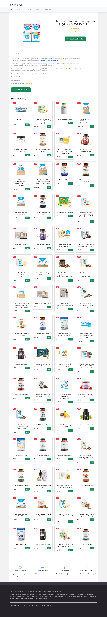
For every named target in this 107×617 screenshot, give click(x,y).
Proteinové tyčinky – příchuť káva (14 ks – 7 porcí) (86, 305)
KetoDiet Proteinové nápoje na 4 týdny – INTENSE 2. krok (65, 396)
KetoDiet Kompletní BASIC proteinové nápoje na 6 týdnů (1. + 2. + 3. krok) (21, 305)
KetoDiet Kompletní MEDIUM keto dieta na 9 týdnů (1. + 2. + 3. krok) (86, 121)
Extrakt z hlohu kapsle (86, 485)
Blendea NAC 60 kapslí (43, 244)
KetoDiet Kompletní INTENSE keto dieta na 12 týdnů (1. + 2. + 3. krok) (43, 181)
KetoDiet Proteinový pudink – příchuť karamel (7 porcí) (65, 516)
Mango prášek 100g (21, 455)
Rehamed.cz (17, 605)
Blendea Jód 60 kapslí (86, 425)
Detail (27, 124)
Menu (12, 9)
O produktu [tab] (16, 54)
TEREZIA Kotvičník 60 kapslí (65, 212)
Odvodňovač (33, 594)
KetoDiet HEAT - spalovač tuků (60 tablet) (81, 594)
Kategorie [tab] (34, 54)
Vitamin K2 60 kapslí (21, 364)
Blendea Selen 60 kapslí (43, 544)
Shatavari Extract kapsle (65, 455)
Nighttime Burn (71, 596)
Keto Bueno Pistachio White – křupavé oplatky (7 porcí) (43, 121)
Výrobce (47, 9)
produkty (32, 591)
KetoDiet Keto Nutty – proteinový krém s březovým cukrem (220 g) (64, 275)
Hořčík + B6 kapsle (64, 180)
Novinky (19, 9)
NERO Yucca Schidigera (65, 119)
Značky (38, 9)
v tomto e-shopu (73, 69)
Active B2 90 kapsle (86, 544)
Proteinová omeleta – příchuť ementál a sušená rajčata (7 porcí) (86, 275)
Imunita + (65, 594)
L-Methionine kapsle (43, 455)
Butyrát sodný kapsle (43, 334)
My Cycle (44, 598)
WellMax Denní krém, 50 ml (21, 244)
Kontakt (43, 605)
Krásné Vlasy (25, 594)
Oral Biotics (37, 598)
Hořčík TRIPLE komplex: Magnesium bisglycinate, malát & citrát (64, 151)
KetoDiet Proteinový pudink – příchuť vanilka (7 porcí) (21, 275)
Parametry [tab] (25, 54)
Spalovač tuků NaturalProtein (46, 594)
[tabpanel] (46, 72)
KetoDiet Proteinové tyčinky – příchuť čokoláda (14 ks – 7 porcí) (21, 426)
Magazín (49, 605)
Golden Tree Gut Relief (16, 598)
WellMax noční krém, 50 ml (43, 303)
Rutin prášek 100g (21, 544)
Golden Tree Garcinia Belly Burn (86, 596)
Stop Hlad (59, 594)
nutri (56, 591)
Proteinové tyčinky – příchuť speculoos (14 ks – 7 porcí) (86, 457)
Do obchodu (22, 90)
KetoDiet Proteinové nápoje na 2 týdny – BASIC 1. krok (86, 335)
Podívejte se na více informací (49, 60)
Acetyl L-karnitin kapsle (21, 394)
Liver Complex (28, 598)
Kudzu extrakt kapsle (21, 485)
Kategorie (28, 9)
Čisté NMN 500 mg (60, 596)
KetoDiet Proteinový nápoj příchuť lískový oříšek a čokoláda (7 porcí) (86, 366)
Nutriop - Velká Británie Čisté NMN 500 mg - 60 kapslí (25, 596)
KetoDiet (75, 32)
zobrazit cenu (76, 39)
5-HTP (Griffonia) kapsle (43, 425)
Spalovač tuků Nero (47, 596)
